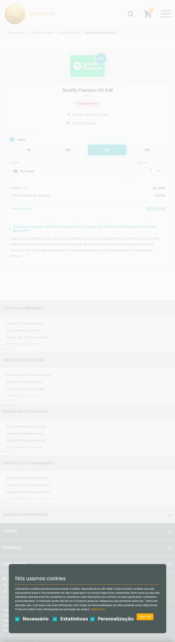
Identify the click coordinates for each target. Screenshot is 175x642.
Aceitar (145, 617)
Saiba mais (97, 609)
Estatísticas (74, 619)
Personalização (113, 619)
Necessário (36, 619)
